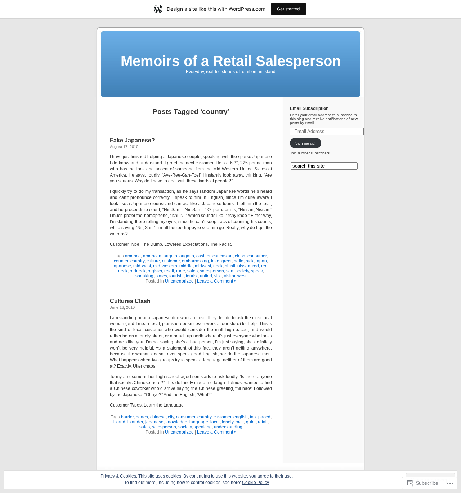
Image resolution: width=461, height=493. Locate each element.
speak (257, 271)
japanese (122, 265)
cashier (203, 255)
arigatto (186, 255)
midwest (203, 265)
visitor (229, 276)
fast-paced (260, 416)
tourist (192, 276)
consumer (257, 255)
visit (218, 276)
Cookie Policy (255, 482)
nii (232, 265)
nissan (243, 265)
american (152, 255)
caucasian (222, 255)
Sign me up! (305, 143)
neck (218, 265)
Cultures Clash (130, 301)
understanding (228, 427)
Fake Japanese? (132, 140)
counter (121, 260)
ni (226, 265)
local (215, 422)
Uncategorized (179, 281)
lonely (227, 422)
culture (153, 260)
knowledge (176, 422)
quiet (251, 422)
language (198, 422)
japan (261, 260)
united (206, 276)
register (155, 271)
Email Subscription (309, 108)
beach (142, 416)
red (255, 265)
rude (180, 271)
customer (171, 260)
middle (186, 265)
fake (215, 260)
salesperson (212, 271)
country (137, 260)
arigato (170, 255)
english (240, 416)
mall (240, 422)
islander (135, 422)
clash (240, 255)
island (119, 422)
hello (238, 260)
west (241, 276)
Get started (288, 9)
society (242, 271)
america (133, 255)
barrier (127, 416)
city (171, 416)
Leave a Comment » (217, 281)
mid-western (165, 265)
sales (192, 271)
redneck (138, 271)
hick (250, 260)
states (161, 276)
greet (226, 260)
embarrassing (195, 260)
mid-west (142, 265)
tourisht (176, 276)
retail (169, 271)
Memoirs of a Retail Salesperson (231, 61)
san (229, 271)
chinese (158, 416)
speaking (144, 276)
